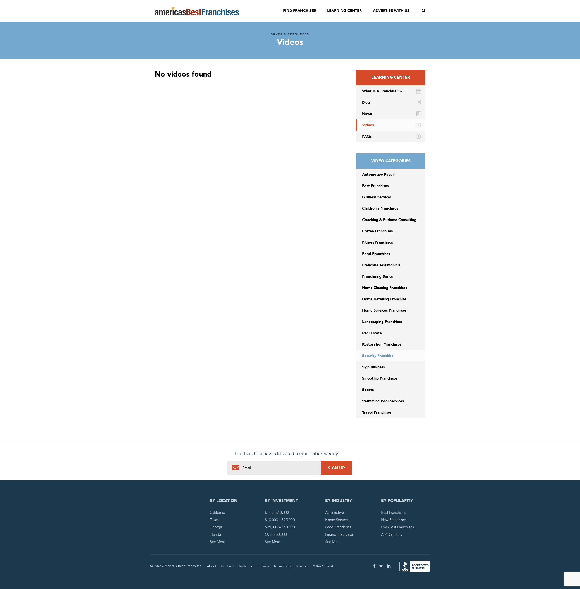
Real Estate (372, 333)
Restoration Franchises (381, 344)
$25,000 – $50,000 (280, 527)
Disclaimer (246, 566)
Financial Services (339, 534)
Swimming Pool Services (383, 401)
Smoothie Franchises (379, 378)
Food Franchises (376, 253)
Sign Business (373, 367)
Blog (366, 102)
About (211, 566)
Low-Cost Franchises (397, 527)
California (217, 512)
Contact (227, 566)
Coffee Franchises (377, 231)
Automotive (334, 512)
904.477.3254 (323, 566)
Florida (215, 534)
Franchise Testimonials (381, 265)
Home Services (337, 519)
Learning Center (344, 10)
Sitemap (302, 566)
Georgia (216, 527)
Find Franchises (299, 10)
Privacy (263, 566)
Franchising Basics (377, 276)
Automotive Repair (378, 174)
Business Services (377, 197)
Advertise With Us (391, 10)
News (367, 113)
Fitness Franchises (377, 242)
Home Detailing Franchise (384, 299)
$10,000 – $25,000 (280, 519)
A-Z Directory (391, 534)
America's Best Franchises (197, 10)
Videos (368, 125)
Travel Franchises (377, 412)
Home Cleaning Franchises (384, 287)
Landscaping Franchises (382, 321)
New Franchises (393, 519)
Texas (214, 519)
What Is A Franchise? (380, 91)
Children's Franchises (380, 208)
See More (217, 541)
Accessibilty (282, 566)
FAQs (367, 136)
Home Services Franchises (384, 310)
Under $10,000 (277, 512)
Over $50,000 (276, 534)
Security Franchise (378, 355)
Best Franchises (375, 185)
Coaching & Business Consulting (389, 219)
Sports (368, 389)
